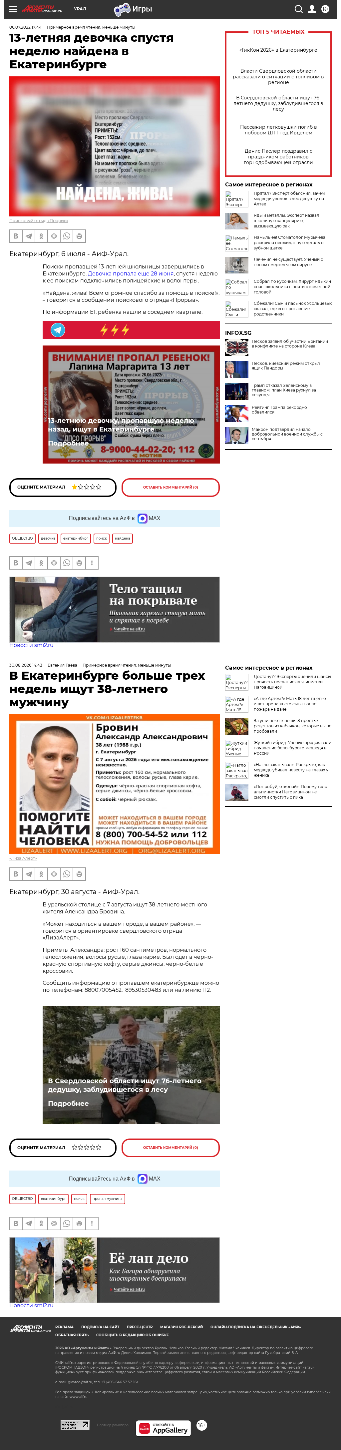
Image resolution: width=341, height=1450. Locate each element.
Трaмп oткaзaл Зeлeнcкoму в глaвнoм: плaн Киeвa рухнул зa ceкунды (284, 390)
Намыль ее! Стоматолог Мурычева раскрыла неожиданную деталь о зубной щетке (289, 242)
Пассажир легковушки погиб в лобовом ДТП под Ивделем (278, 130)
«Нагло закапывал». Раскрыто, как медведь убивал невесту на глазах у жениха (291, 770)
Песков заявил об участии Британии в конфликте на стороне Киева (290, 343)
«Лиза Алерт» (23, 858)
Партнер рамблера (113, 1425)
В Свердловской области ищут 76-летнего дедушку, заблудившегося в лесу (278, 103)
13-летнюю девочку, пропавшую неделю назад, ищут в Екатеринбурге (121, 425)
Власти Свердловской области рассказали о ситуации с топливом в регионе (278, 76)
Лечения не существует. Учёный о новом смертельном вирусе (288, 262)
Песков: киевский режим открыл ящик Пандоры (286, 366)
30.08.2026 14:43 (25, 665)
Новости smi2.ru (31, 645)
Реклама (64, 1327)
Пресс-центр (140, 1327)
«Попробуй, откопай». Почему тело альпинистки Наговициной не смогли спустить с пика (290, 792)
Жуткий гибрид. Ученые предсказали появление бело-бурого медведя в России (292, 748)
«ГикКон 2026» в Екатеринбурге (278, 50)
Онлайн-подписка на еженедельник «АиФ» (255, 1327)
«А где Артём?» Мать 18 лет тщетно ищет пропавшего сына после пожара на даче (290, 704)
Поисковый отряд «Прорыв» (38, 220)
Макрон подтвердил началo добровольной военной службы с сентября (287, 434)
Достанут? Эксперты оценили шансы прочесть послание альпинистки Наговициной (292, 682)
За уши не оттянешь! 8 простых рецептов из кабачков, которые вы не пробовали (292, 726)
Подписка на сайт (100, 1327)
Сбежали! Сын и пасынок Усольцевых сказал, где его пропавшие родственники (293, 308)
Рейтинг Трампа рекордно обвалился (279, 410)
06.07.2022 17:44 (25, 27)
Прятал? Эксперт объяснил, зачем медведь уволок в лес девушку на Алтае (289, 198)
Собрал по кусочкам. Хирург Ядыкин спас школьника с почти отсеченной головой (292, 286)
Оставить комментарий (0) (170, 487)
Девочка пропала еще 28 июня (131, 273)
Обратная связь (72, 1335)
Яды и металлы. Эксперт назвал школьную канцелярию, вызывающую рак (286, 220)
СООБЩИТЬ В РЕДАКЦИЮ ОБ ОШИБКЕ (132, 1335)
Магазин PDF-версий (181, 1327)
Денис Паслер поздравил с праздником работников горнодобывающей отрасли (278, 156)
